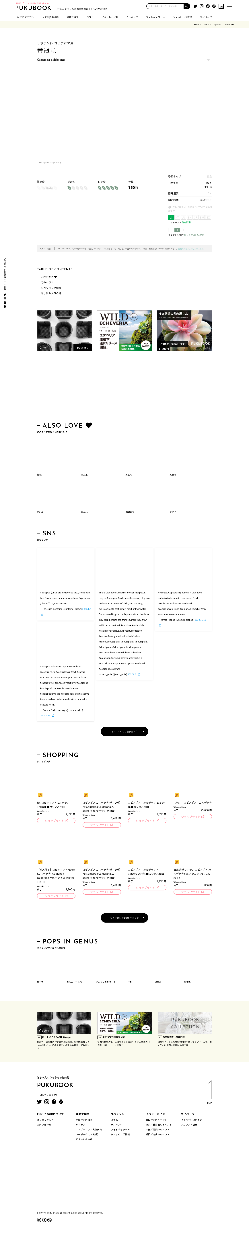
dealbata (130, 511)
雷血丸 (84, 511)
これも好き (47, 277)
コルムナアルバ (74, 981)
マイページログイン (191, 1119)
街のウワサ (47, 282)
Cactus (206, 24)
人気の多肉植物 (50, 17)
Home (196, 24)
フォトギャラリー (155, 17)
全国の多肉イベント (156, 1119)
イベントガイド (110, 17)
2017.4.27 (45, 715)
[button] (187, 6)
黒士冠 (173, 474)
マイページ (206, 17)
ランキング (132, 17)
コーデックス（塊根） (88, 1134)
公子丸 (128, 981)
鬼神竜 (158, 981)
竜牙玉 (84, 474)
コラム (90, 17)
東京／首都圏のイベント (159, 1124)
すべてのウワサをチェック (125, 731)
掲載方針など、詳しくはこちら (191, 248)
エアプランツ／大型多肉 (89, 1129)
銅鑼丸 (187, 981)
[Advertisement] (124, 387)
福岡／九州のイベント (158, 1134)
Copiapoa (217, 24)
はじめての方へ (25, 17)
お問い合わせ (44, 1124)
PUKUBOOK (34, 8)
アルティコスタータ (105, 981)
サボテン (80, 1124)
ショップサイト (54, 820)
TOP (209, 1103)
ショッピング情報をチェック (124, 917)
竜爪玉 (40, 511)
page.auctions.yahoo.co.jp (51, 162)
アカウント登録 (189, 1124)
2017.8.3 (132, 674)
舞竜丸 (40, 474)
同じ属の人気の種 (51, 293)
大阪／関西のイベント (158, 1129)
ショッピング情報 (182, 17)
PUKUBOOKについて (50, 1114)
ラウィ (173, 511)
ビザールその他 (84, 1139)
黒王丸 (128, 474)
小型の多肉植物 (84, 1119)
